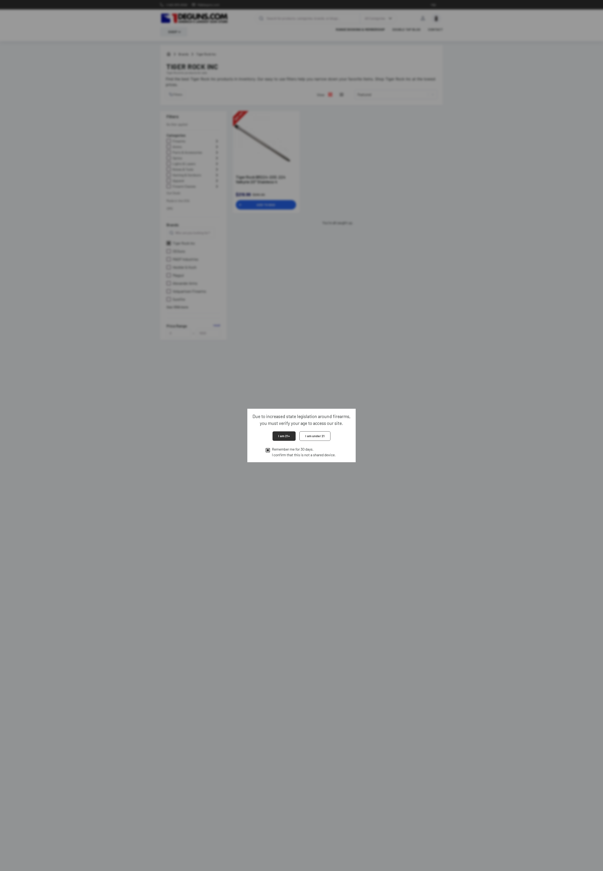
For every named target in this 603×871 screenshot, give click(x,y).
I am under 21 (315, 436)
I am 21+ (284, 436)
